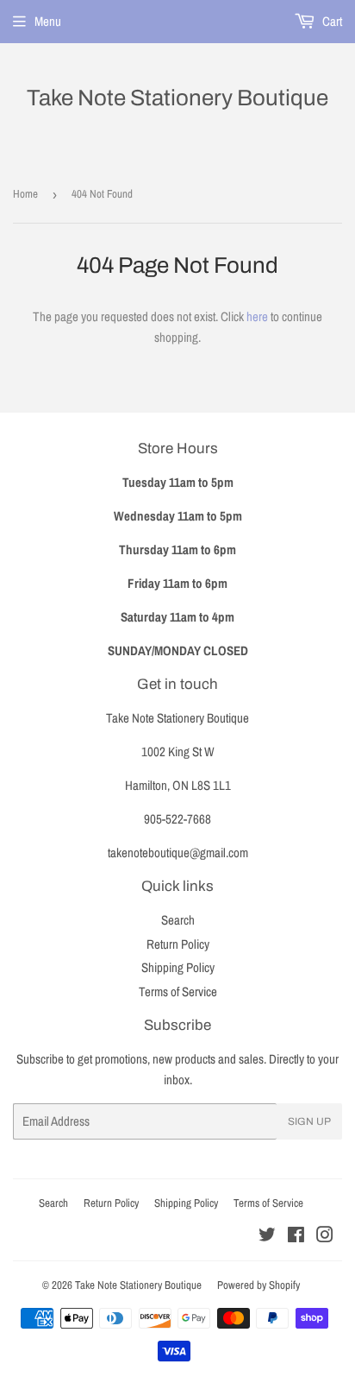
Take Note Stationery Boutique (177, 97)
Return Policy (177, 944)
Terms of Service (178, 991)
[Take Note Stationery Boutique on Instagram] (324, 1237)
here (257, 316)
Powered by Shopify (258, 1285)
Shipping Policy (178, 967)
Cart (331, 21)
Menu (47, 21)
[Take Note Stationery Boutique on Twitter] (267, 1237)
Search (178, 920)
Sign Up (309, 1121)
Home (25, 193)
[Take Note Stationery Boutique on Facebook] (296, 1237)
